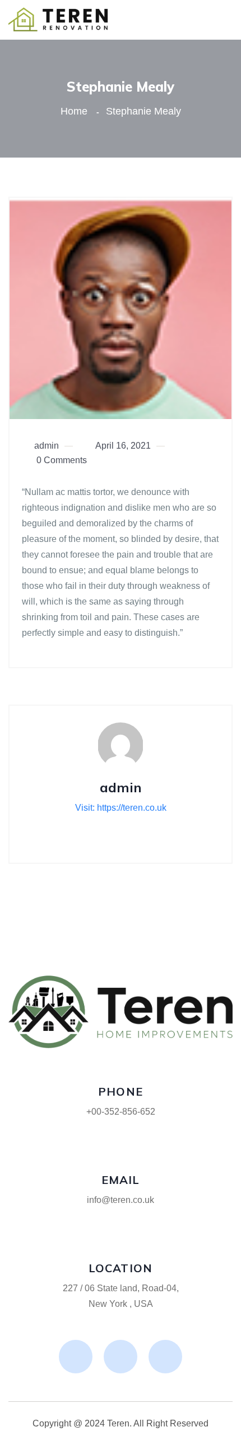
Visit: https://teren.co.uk (120, 807)
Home (77, 111)
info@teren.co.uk (120, 1200)
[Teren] (59, 19)
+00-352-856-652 (120, 1111)
